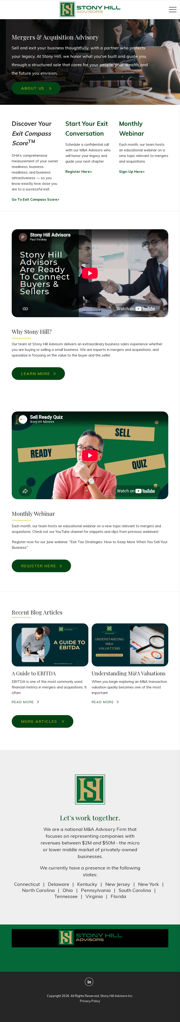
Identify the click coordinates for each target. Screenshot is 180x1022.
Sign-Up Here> (132, 171)
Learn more (35, 373)
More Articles (40, 721)
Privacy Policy (90, 1001)
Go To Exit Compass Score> (35, 199)
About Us (33, 88)
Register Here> (78, 171)
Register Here (38, 566)
